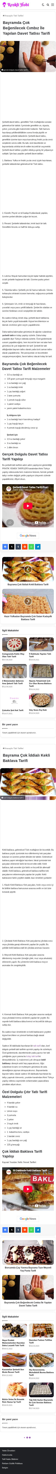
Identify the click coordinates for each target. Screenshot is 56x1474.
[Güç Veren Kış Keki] (41, 701)
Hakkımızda (7, 1455)
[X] (11, 547)
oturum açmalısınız (28, 733)
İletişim (5, 1468)
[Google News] (28, 536)
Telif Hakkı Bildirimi (10, 1459)
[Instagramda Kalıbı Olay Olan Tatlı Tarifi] (14, 644)
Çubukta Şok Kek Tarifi (12, 710)
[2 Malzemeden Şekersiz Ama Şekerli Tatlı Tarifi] (14, 671)
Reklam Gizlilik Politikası (12, 1463)
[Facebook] (5, 547)
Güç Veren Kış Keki (38, 710)
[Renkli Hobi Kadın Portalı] (16, 4)
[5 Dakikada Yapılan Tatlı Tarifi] (41, 644)
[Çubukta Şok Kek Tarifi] (14, 701)
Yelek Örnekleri (8, 1451)
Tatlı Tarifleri (18, 16)
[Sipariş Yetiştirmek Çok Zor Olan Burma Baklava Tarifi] (41, 671)
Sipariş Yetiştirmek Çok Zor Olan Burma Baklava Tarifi (40, 683)
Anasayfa (8, 16)
